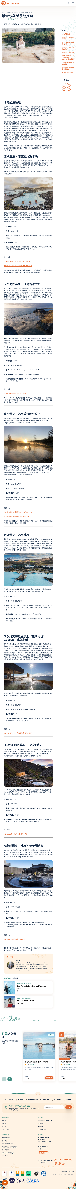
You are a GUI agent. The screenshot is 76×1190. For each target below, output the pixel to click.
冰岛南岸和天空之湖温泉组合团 (15, 393)
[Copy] (69, 89)
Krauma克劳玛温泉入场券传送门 (15, 939)
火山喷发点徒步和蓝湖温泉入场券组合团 (18, 266)
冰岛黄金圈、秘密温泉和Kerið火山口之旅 (18, 512)
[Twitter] (69, 85)
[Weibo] (59, 1163)
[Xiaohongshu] (63, 1163)
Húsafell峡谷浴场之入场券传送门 (15, 834)
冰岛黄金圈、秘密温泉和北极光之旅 (16, 517)
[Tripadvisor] (70, 1159)
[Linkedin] (64, 89)
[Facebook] (64, 85)
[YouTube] (66, 1159)
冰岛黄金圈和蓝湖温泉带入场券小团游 (17, 261)
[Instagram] (63, 1159)
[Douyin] (55, 1163)
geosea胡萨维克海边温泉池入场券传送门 (18, 733)
